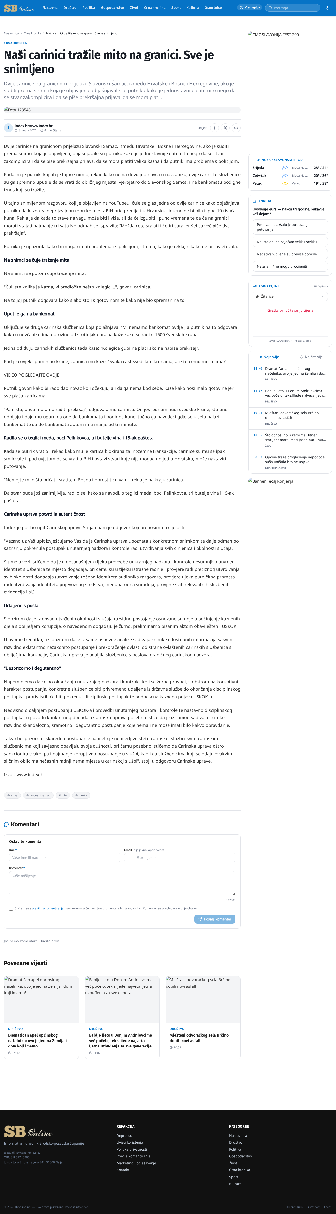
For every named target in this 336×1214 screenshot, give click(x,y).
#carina (12, 795)
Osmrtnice (213, 8)
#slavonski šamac (38, 795)
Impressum (126, 1135)
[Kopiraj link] (236, 127)
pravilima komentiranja (48, 908)
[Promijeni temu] (327, 7)
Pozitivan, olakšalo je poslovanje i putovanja (284, 227)
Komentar (17, 868)
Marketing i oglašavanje (136, 1163)
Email (144, 850)
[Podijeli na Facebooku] (214, 127)
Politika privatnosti (132, 1149)
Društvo (70, 8)
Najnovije (271, 356)
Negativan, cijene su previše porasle (287, 254)
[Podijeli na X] (225, 127)
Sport (176, 8)
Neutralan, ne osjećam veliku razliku (287, 241)
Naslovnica (11, 33)
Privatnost (313, 1207)
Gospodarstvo (112, 8)
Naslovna (50, 8)
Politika (88, 8)
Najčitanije (314, 356)
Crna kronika (155, 8)
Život (134, 8)
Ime (13, 850)
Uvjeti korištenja (130, 1142)
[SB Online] (19, 8)
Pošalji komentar (217, 919)
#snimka (81, 795)
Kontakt (123, 1170)
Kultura (192, 8)
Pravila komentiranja (134, 1156)
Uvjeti (328, 1207)
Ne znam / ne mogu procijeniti (282, 266)
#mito (63, 795)
